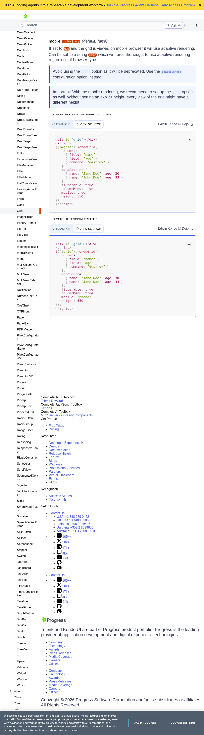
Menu (20, 258)
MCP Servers (50, 415)
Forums (54, 457)
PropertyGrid (25, 412)
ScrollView (24, 469)
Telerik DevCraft (52, 401)
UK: (73, 520)
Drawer (21, 113)
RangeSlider (25, 430)
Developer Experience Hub (68, 442)
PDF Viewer (25, 329)
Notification (24, 290)
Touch (21, 637)
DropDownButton (27, 121)
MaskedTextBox (27, 246)
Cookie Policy (53, 726)
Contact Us (57, 513)
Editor (21, 153)
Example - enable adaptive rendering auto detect (83, 114)
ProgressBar (25, 394)
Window (22, 679)
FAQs (53, 482)
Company (56, 642)
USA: (73, 516)
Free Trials (56, 425)
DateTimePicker (27, 89)
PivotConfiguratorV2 (27, 356)
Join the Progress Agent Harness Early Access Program (150, 5)
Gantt (20, 204)
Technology (57, 646)
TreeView (23, 649)
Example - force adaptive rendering (75, 219)
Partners (55, 471)
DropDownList (26, 129)
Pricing (54, 429)
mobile (54, 41)
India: (73, 524)
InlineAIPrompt (26, 222)
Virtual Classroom (61, 475)
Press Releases (60, 653)
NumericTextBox (27, 297)
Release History (60, 453)
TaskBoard (24, 567)
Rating (21, 436)
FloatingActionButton (27, 190)
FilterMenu (24, 177)
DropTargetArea (27, 147)
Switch (21, 555)
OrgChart (23, 305)
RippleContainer (27, 457)
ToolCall (22, 625)
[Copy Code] (189, 141)
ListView (22, 234)
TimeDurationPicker (27, 593)
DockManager (26, 101)
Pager (21, 317)
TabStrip (22, 561)
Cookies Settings (183, 722)
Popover (22, 382)
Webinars (55, 464)
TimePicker (24, 607)
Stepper (22, 549)
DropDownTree (27, 135)
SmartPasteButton (27, 508)
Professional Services (64, 468)
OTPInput (23, 311)
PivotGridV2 (25, 376)
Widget (21, 673)
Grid (20, 210)
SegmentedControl (27, 477)
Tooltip (21, 631)
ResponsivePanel (27, 449)
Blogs (53, 460)
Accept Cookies (145, 722)
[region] (102, 723)
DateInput (23, 68)
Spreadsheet (25, 544)
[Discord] (59, 568)
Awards (54, 649)
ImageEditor (25, 216)
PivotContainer (26, 364)
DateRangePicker (27, 81)
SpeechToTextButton (27, 524)
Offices (54, 664)
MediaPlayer (25, 252)
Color (17, 703)
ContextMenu (25, 62)
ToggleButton (25, 613)
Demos (54, 446)
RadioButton (25, 418)
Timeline (22, 601)
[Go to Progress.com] (54, 622)
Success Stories (60, 496)
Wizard (21, 685)
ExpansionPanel (27, 159)
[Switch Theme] (197, 25)
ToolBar (22, 619)
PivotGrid (23, 370)
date (16, 709)
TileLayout (23, 585)
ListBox (22, 228)
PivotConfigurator (27, 337)
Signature (23, 485)
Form (20, 198)
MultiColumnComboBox (27, 266)
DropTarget (24, 141)
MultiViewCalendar (27, 282)
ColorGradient (26, 32)
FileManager (25, 165)
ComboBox (24, 50)
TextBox (22, 579)
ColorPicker (24, 44)
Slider (20, 500)
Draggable (23, 107)
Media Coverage (60, 656)
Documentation (59, 450)
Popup (21, 388)
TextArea (22, 573)
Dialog (21, 95)
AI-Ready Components (76, 415)
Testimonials (58, 499)
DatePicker (24, 74)
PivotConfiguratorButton (27, 346)
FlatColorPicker (27, 183)
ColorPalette (25, 38)
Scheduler (23, 463)
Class (17, 697)
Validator (22, 667)
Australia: (76, 531)
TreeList (22, 643)
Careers (54, 660)
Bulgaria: (75, 527)
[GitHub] (59, 563)
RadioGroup (25, 424)
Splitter (21, 538)
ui (18, 655)
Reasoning (24, 442)
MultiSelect (24, 274)
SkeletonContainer (27, 492)
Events (54, 478)
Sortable (22, 516)
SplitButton (24, 532)
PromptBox (24, 406)
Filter (20, 171)
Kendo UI (47, 408)
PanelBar (23, 323)
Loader (21, 240)
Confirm (22, 56)
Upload (21, 661)
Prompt (21, 400)
